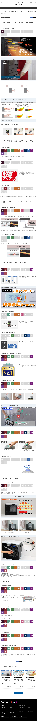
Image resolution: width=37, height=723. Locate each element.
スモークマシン (12, 711)
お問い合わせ (19, 2)
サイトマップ (24, 721)
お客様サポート (22, 705)
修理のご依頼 (21, 708)
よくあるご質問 (21, 707)
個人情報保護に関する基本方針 (10, 721)
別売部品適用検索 (12, 712)
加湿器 (11, 707)
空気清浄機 (11, 708)
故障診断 (29, 707)
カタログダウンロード (4, 712)
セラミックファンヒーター (5, 711)
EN (35, 2)
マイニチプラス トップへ (18, 692)
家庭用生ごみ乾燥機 (4, 708)
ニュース (24, 2)
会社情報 (2, 716)
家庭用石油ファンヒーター (5, 707)
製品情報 (3, 705)
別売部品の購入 (30, 711)
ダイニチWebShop (30, 2)
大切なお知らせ (21, 711)
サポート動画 (30, 708)
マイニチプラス (4, 8)
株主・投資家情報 (13, 716)
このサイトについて (18, 721)
